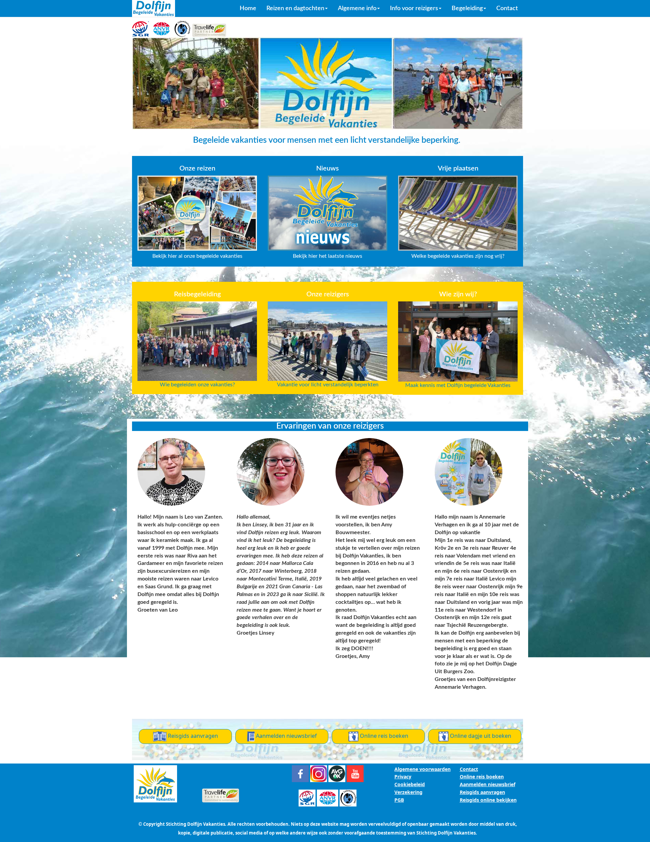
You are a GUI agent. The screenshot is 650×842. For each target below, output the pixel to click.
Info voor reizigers (414, 8)
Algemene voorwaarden (422, 769)
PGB (399, 800)
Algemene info (357, 8)
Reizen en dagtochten (295, 8)
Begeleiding (467, 8)
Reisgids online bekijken (488, 800)
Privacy (402, 776)
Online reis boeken (383, 735)
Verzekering (408, 792)
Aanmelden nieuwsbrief (286, 735)
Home (248, 8)
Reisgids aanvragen (192, 735)
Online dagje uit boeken (480, 735)
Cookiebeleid (409, 784)
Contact (507, 8)
